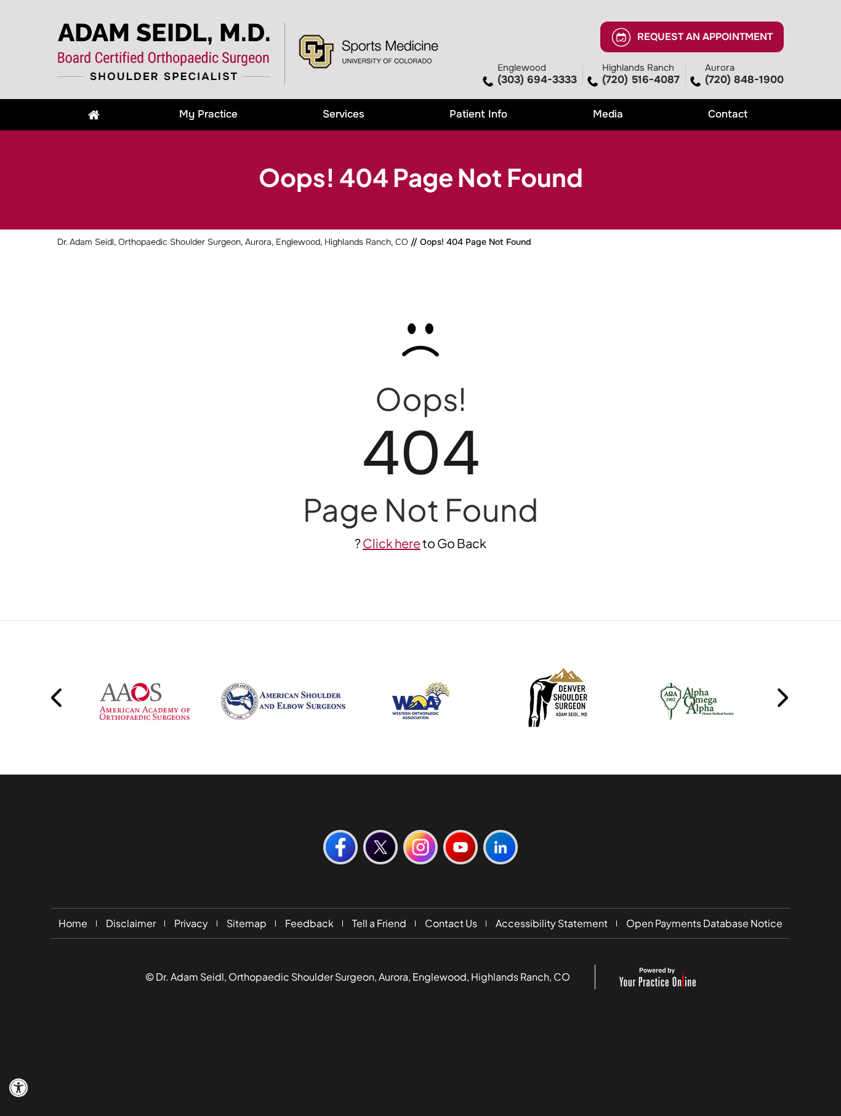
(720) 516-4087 (641, 74)
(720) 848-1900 (744, 74)
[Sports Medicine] (368, 50)
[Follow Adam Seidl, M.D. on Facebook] (340, 847)
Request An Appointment (705, 36)
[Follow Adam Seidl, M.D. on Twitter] (380, 847)
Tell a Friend (379, 923)
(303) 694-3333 (537, 74)
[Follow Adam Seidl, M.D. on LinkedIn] (500, 847)
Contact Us (451, 923)
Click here (391, 543)
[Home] (93, 114)
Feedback (309, 923)
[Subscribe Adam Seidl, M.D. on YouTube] (460, 847)
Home (72, 923)
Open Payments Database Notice (704, 923)
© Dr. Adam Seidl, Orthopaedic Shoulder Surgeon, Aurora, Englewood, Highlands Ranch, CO (357, 976)
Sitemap (247, 923)
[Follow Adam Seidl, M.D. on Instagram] (420, 847)
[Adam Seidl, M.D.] (164, 52)
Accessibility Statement (552, 923)
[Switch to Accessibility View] (18, 1088)
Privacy (191, 923)
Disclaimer (131, 923)
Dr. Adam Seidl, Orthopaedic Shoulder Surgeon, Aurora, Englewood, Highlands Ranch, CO (232, 241)
